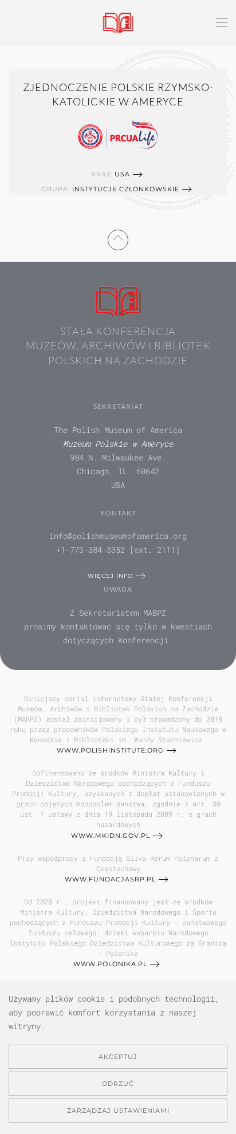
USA (122, 174)
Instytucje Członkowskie (125, 189)
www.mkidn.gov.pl (110, 836)
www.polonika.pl (110, 964)
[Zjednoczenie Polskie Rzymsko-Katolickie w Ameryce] (118, 133)
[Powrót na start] (118, 23)
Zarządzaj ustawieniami (118, 1111)
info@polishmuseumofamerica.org (118, 535)
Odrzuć (118, 1084)
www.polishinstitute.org (110, 750)
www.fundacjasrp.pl (110, 879)
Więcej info (110, 576)
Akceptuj (118, 1057)
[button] (221, 23)
